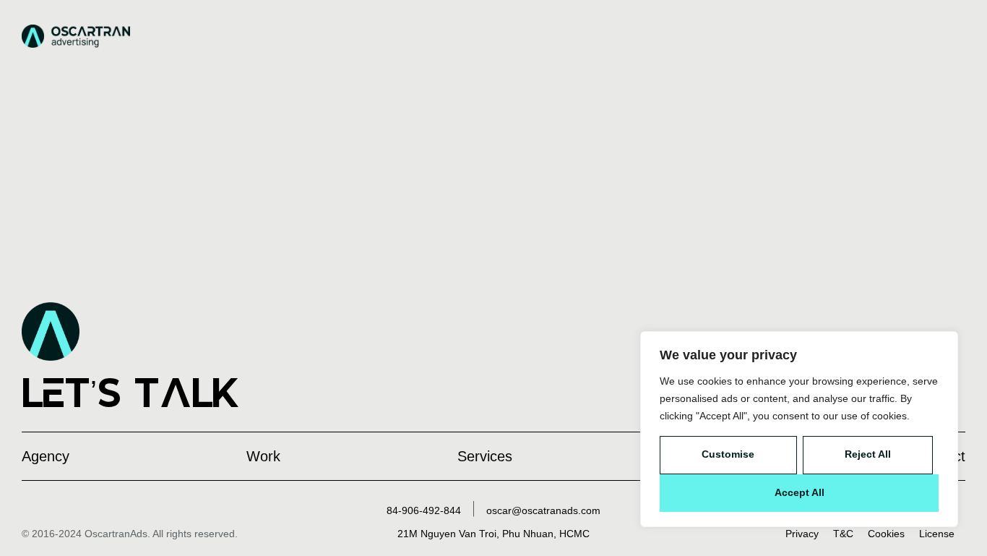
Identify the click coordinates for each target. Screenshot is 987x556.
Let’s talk (131, 392)
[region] (799, 429)
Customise (728, 454)
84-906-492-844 (424, 510)
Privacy (802, 533)
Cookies (886, 533)
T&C (843, 533)
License (936, 533)
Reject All (868, 454)
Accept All (799, 492)
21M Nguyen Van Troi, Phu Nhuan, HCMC (493, 533)
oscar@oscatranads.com (543, 510)
